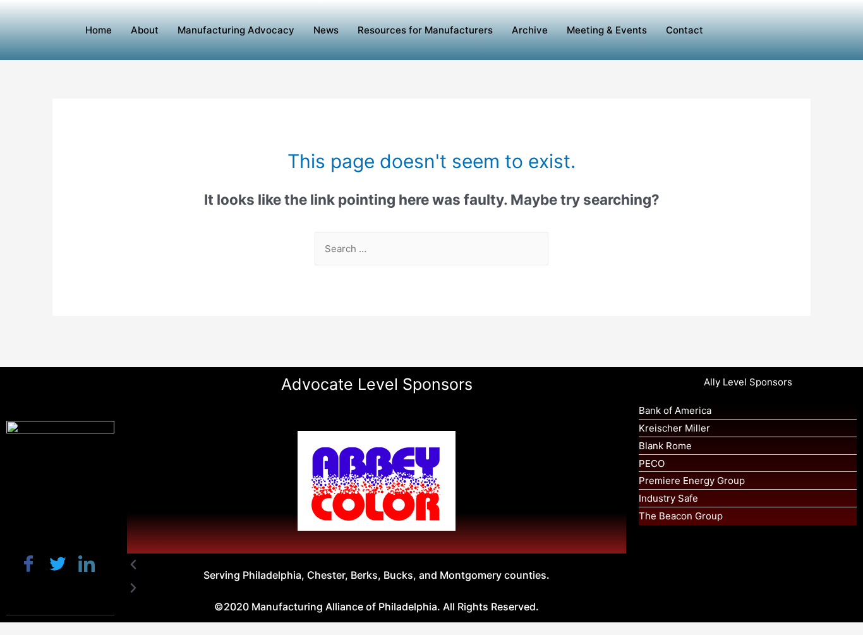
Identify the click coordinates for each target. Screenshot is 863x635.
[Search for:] (431, 249)
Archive (530, 30)
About (145, 30)
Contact (684, 30)
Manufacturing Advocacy (236, 30)
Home (98, 30)
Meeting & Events (607, 30)
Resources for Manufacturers (425, 30)
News (326, 30)
